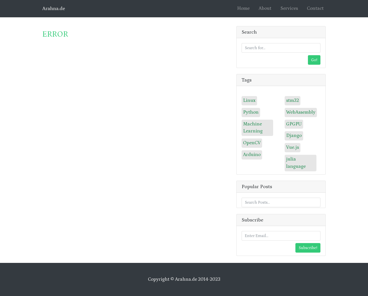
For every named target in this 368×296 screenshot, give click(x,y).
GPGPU (294, 124)
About (265, 8)
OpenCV (252, 142)
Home (244, 8)
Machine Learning (253, 127)
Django (294, 135)
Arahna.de (53, 8)
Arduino (252, 154)
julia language (296, 163)
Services (289, 8)
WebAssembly (300, 112)
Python (251, 112)
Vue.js (292, 147)
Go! (314, 60)
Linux (249, 100)
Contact (315, 8)
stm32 (292, 100)
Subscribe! (308, 248)
